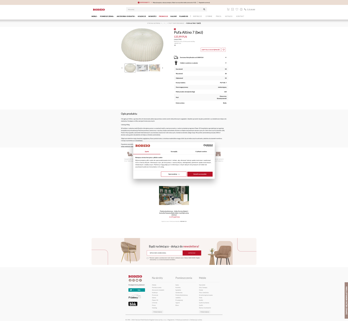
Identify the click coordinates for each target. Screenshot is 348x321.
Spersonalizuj (172, 174)
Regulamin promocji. (204, 2)
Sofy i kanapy (203, 287)
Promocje (163, 16)
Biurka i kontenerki (205, 308)
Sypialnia (178, 290)
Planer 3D (183, 16)
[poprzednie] (122, 68)
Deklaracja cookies (196, 320)
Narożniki (202, 285)
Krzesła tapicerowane (206, 295)
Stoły (200, 297)
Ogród (177, 302)
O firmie (209, 16)
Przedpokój (179, 300)
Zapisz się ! (192, 253)
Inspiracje (197, 16)
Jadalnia (178, 297)
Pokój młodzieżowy (181, 295)
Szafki (201, 305)
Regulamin (171, 320)
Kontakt (240, 16)
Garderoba (178, 292)
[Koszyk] (228, 9)
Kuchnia (177, 287)
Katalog (228, 16)
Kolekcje (142, 16)
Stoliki (201, 300)
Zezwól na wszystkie (199, 174)
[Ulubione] (237, 9)
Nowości (152, 16)
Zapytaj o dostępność (211, 50)
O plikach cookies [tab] (201, 151)
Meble (94, 16)
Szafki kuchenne (204, 302)
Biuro (177, 305)
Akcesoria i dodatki (126, 16)
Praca (218, 16)
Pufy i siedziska (204, 292)
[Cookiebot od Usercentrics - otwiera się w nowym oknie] (205, 145)
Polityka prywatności (182, 320)
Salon (177, 285)
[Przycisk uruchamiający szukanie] (204, 9)
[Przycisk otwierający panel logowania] (241, 9)
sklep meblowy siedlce (128, 146)
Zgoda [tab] (147, 151)
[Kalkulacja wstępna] (232, 9)
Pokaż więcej (158, 312)
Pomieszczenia (106, 16)
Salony (173, 16)
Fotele (201, 290)
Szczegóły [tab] (174, 151)
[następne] (162, 68)
